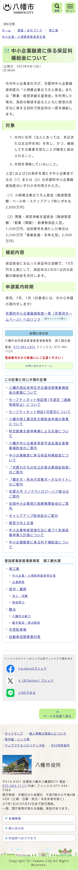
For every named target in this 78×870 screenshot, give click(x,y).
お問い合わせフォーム (39, 366)
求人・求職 (20, 596)
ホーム (6, 30)
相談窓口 (18, 602)
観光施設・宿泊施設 (26, 622)
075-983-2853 (24, 347)
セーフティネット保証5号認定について (40, 411)
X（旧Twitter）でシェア (36, 680)
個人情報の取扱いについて (48, 733)
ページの (57, 716)
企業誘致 (18, 582)
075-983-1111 (14, 785)
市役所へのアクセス (22, 838)
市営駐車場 (18, 629)
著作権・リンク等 (17, 739)
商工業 (53, 30)
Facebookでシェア (32, 668)
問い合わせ (16, 828)
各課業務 (15, 818)
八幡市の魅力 (21, 616)
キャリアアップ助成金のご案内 (33, 515)
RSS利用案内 (60, 745)
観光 (12, 609)
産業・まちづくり (30, 30)
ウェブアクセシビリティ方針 (25, 745)
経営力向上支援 (21, 523)
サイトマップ (14, 733)
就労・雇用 (18, 589)
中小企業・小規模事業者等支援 (24, 36)
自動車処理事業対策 (25, 636)
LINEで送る (27, 692)
